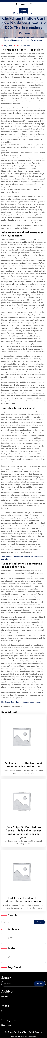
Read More (20, 737)
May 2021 (9, 938)
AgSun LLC (23, 4)
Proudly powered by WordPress (23, 1037)
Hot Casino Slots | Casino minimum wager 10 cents (21, 702)
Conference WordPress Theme (17, 1032)
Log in (8, 957)
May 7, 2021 (8, 46)
